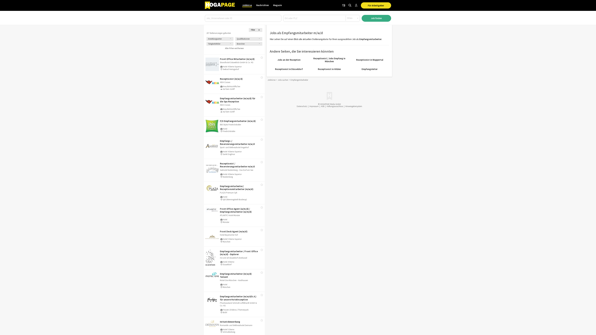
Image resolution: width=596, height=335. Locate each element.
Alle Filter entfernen (234, 48)
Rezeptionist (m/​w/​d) (231, 78)
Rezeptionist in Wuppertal (369, 59)
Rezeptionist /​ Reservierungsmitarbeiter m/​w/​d (237, 165)
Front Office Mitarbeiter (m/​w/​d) (237, 59)
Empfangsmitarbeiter (370, 39)
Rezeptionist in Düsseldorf (289, 69)
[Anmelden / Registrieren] (356, 5)
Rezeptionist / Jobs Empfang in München (329, 60)
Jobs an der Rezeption (289, 59)
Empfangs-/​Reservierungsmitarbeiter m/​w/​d (237, 142)
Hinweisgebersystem (353, 106)
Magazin (277, 5)
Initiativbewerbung (230, 321)
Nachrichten (262, 5)
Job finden (376, 18)
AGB (322, 106)
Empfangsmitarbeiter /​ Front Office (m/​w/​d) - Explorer (239, 253)
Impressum (314, 106)
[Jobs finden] (350, 5)
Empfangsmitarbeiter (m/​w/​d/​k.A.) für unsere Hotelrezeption (238, 298)
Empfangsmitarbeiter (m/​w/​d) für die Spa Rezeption (237, 100)
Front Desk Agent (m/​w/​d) (233, 231)
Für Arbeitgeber (376, 5)
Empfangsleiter (370, 69)
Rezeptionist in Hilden (329, 69)
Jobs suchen (283, 80)
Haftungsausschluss (335, 106)
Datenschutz (302, 106)
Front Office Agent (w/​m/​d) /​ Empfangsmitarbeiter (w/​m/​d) (236, 210)
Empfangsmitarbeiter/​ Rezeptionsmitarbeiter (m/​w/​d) (236, 188)
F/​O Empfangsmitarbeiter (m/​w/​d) (238, 121)
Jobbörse (247, 5)
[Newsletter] (344, 5)
